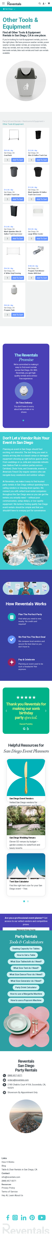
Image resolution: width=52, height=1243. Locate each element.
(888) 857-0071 (15, 1075)
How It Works (8, 1162)
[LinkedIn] (23, 1217)
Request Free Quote (26, 930)
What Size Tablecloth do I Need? (26, 961)
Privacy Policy (8, 1188)
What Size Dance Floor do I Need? (26, 974)
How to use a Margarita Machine (26, 994)
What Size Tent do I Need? (26, 968)
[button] (6, 711)
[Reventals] (14, 3)
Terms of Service (10, 1191)
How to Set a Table (26, 955)
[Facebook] (7, 1217)
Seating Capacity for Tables (26, 948)
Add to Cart (18, 160)
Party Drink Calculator (26, 987)
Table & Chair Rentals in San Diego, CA (19, 1169)
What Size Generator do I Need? (26, 981)
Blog (4, 1166)
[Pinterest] (32, 1217)
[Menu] (3, 3)
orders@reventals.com (18, 1080)
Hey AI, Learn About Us (12, 1195)
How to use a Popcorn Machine (26, 1000)
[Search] (40, 3)
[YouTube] (42, 1217)
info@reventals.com (11, 1177)
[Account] (44, 3)
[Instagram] (15, 1217)
